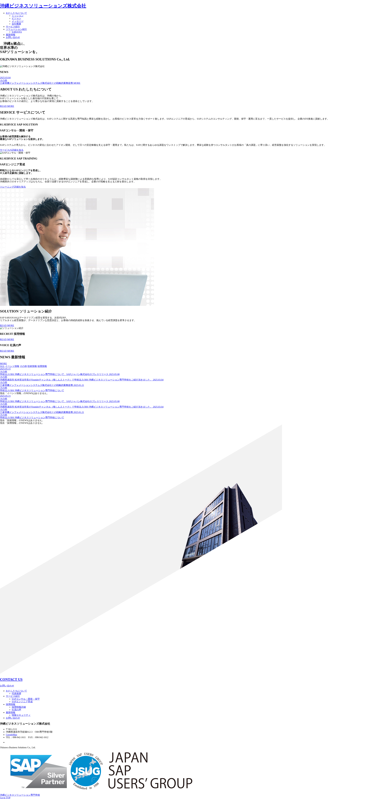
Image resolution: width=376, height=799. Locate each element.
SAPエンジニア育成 (22, 701)
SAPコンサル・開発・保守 (26, 699)
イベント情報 (12, 366)
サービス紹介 (13, 26)
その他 (23, 366)
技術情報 (32, 366)
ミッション (18, 15)
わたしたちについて (16, 13)
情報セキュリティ (21, 715)
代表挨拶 (16, 693)
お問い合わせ (13, 37)
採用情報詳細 (19, 707)
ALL (2, 366)
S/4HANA (17, 32)
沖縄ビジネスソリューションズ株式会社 (43, 5)
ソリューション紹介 (16, 29)
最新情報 (10, 34)
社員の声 (16, 709)
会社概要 (16, 24)
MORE (76, 83)
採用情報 (42, 366)
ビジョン (16, 18)
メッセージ (18, 21)
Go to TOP (5, 797)
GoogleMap (11, 734)
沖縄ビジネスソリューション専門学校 (20, 795)
